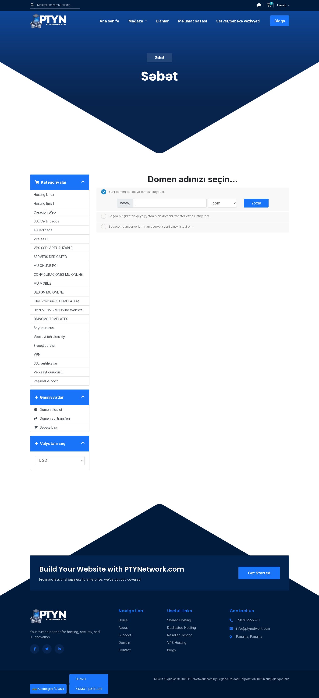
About (123, 628)
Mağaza (136, 21)
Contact (125, 650)
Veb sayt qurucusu (48, 372)
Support (125, 635)
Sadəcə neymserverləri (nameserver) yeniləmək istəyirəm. (151, 226)
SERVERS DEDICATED (50, 257)
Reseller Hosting (179, 635)
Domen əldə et (50, 410)
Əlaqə (279, 20)
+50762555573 (248, 620)
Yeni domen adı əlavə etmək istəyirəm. (137, 191)
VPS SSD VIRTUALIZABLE (53, 248)
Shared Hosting (179, 620)
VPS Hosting (176, 642)
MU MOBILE (42, 283)
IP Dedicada (43, 230)
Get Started (259, 573)
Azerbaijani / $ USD (50, 689)
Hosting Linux (44, 195)
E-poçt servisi (44, 345)
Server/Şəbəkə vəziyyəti (238, 21)
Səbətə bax (47, 427)
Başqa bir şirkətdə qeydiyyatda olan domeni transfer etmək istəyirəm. (159, 216)
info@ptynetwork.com (253, 628)
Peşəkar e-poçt (46, 381)
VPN (37, 354)
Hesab (282, 5)
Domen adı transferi (54, 418)
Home (123, 620)
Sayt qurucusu (45, 328)
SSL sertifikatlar (45, 363)
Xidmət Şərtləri (89, 689)
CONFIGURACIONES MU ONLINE (58, 274)
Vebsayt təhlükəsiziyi (50, 337)
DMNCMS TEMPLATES (51, 319)
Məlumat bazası (192, 21)
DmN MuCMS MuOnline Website (58, 310)
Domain (124, 642)
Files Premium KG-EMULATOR (56, 301)
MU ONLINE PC (45, 266)
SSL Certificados (46, 221)
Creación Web (45, 212)
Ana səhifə (109, 21)
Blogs (171, 650)
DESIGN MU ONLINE (49, 292)
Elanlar (162, 21)
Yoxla (256, 203)
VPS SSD (41, 239)
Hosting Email (44, 203)
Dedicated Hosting (181, 628)
